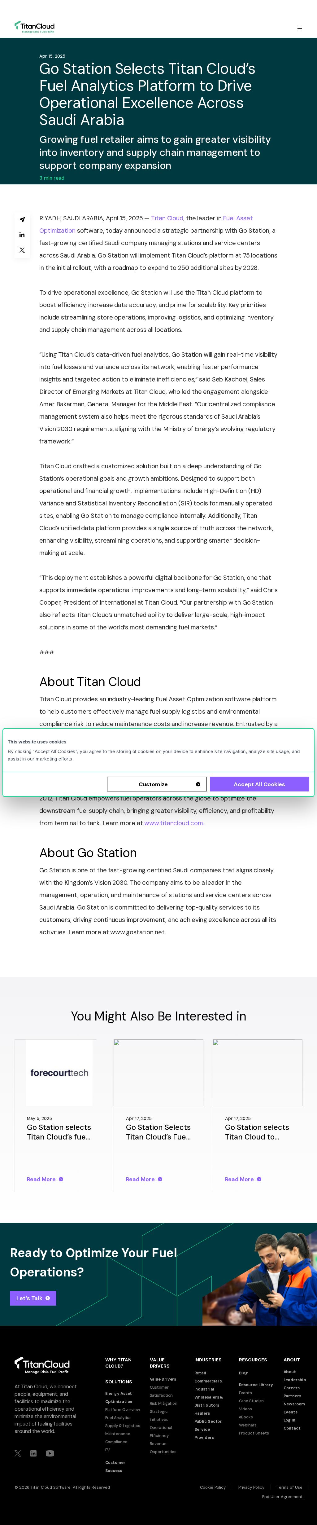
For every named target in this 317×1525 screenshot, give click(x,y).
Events (245, 1392)
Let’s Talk (29, 1298)
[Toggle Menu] (299, 28)
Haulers (202, 1413)
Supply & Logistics (122, 1425)
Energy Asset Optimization (118, 1397)
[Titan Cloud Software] (34, 27)
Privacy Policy (251, 1487)
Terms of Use (289, 1487)
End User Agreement (282, 1496)
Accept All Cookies (259, 784)
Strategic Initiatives (159, 1415)
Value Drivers (163, 1379)
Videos (245, 1409)
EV (107, 1449)
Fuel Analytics (118, 1417)
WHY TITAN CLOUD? (118, 1363)
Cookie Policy (213, 1487)
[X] (22, 250)
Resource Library (256, 1384)
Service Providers (204, 1433)
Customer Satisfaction (161, 1391)
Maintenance (117, 1433)
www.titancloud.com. (174, 823)
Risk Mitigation (164, 1403)
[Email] (22, 220)
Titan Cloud (167, 218)
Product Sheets (254, 1433)
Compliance (116, 1441)
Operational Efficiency (161, 1431)
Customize (153, 784)
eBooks (246, 1417)
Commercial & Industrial (208, 1385)
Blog (243, 1373)
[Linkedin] (22, 235)
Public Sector (208, 1421)
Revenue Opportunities (163, 1447)
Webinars (248, 1425)
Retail (200, 1373)
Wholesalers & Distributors (209, 1401)
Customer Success (115, 1466)
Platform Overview (122, 1409)
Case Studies (251, 1401)
